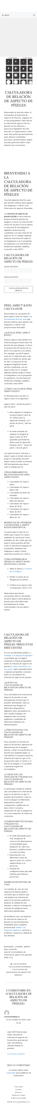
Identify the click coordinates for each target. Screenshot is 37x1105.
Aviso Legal (19, 1087)
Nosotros (18, 1092)
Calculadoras (19, 964)
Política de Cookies (18, 1095)
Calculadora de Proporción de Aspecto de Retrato (18, 972)
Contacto (18, 1089)
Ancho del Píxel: (11, 266)
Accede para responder (16, 1054)
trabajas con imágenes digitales (18, 655)
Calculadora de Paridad (20, 967)
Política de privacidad (18, 1098)
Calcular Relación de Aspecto (18, 289)
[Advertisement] (18, 37)
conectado (11, 1073)
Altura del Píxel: (11, 277)
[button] (34, 15)
